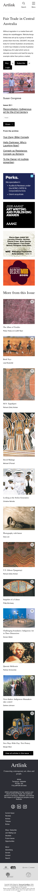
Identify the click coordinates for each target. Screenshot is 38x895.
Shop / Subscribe (11, 830)
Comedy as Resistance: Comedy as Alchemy (15, 152)
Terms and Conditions (24, 884)
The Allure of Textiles (11, 327)
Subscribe (21, 63)
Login (7, 67)
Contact (7, 855)
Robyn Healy (7, 331)
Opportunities (9, 841)
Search (7, 858)
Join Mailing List (10, 833)
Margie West (7, 747)
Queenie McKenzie (10, 666)
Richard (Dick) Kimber (10, 407)
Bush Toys (7, 359)
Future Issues (9, 838)
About (7, 847)
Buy (7, 63)
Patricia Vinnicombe (9, 670)
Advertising (9, 850)
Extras (7, 824)
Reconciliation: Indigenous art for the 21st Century (17, 110)
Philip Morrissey (8, 603)
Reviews (8, 816)
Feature (6, 117)
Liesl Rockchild (8, 363)
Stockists (8, 836)
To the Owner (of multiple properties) (16, 160)
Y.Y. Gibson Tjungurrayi (12, 570)
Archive (7, 819)
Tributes (8, 821)
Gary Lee (6, 537)
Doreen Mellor (8, 637)
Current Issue (9, 813)
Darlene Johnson (9, 705)
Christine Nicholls (9, 501)
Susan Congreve (12, 98)
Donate (7, 853)
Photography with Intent (12, 533)
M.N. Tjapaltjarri (9, 404)
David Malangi (9, 460)
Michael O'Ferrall (9, 463)
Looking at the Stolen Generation (16, 498)
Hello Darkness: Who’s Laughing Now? (14, 144)
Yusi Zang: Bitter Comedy (16, 137)
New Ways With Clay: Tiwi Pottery (16, 743)
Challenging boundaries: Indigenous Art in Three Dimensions (18, 632)
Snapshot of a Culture (11, 600)
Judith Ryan (19, 331)
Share (7, 124)
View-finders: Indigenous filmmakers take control (17, 700)
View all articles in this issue (17, 753)
